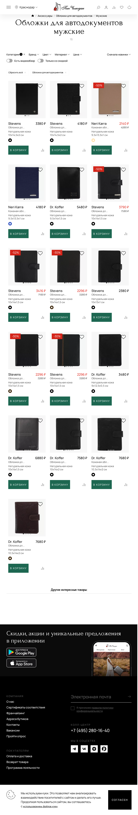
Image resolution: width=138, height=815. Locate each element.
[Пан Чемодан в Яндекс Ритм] (104, 749)
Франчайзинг (15, 713)
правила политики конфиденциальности (95, 709)
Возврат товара (17, 762)
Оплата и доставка (19, 756)
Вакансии (13, 730)
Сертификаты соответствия (25, 707)
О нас (10, 702)
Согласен (120, 800)
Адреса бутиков (17, 719)
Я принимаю (95, 709)
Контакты (13, 725)
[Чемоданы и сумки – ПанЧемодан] (69, 6)
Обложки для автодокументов (74, 15)
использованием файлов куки (40, 806)
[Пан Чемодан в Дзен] (94, 749)
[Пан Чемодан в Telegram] (74, 749)
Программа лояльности (23, 768)
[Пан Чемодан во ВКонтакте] (84, 749)
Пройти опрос (16, 736)
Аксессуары (45, 15)
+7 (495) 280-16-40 (90, 730)
